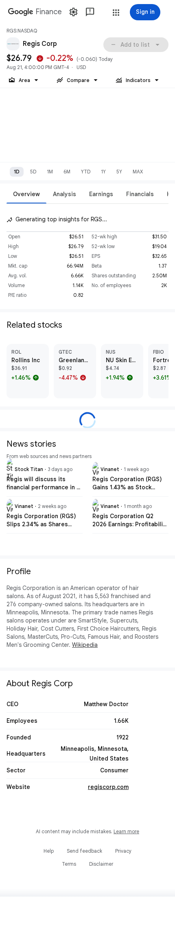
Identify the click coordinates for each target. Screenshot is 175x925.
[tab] (26, 193)
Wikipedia (85, 644)
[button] (116, 12)
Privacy (123, 851)
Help (49, 851)
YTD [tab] (85, 172)
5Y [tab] (119, 172)
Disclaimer (101, 864)
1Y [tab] (103, 172)
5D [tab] (33, 172)
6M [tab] (66, 172)
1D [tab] (17, 172)
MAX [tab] (138, 172)
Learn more (126, 831)
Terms (69, 864)
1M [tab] (50, 172)
